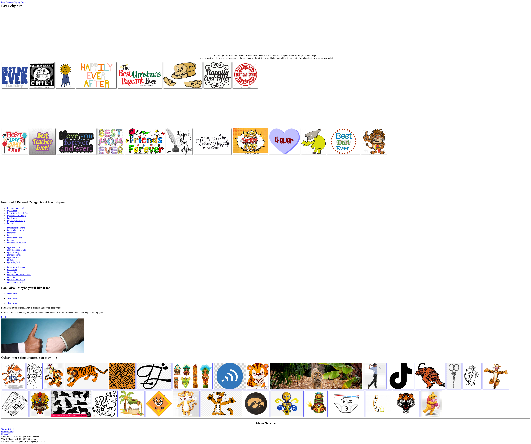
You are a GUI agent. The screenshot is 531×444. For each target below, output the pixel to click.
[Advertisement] (265, 31)
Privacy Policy (7, 431)
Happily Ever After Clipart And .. (208, 151)
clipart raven (12, 303)
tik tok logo (12, 218)
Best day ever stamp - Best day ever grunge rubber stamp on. (245, 82)
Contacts (10, 2)
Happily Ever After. (84, 84)
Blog (3, 2)
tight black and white (16, 228)
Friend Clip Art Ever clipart (137, 151)
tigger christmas (13, 257)
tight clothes (12, 210)
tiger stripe (11, 277)
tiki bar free (12, 269)
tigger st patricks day (16, 220)
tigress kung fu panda (16, 267)
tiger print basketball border (19, 274)
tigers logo (11, 272)
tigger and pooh (13, 247)
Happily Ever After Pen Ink (178, 151)
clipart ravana (12, 298)
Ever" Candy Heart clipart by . (282, 151)
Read (3, 317)
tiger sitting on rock (15, 282)
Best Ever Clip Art (126, 84)
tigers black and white (16, 250)
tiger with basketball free (17, 213)
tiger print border (14, 255)
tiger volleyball (13, 262)
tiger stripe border (14, 238)
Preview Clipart (36, 84)
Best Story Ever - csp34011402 (246, 151)
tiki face (10, 260)
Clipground (14, 435)
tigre (9, 235)
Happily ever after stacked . (215, 84)
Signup (17, 2)
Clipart (167, 84)
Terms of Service (8, 429)
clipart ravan (12, 293)
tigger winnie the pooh (16, 242)
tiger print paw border (16, 208)
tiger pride (11, 240)
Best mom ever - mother (107, 151)
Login (23, 2)
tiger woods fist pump (16, 215)
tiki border (11, 223)
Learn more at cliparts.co (61, 83)
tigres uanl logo (13, 252)
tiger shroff (11, 233)
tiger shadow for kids (16, 279)
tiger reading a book (15, 230)
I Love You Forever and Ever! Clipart (72, 151)
